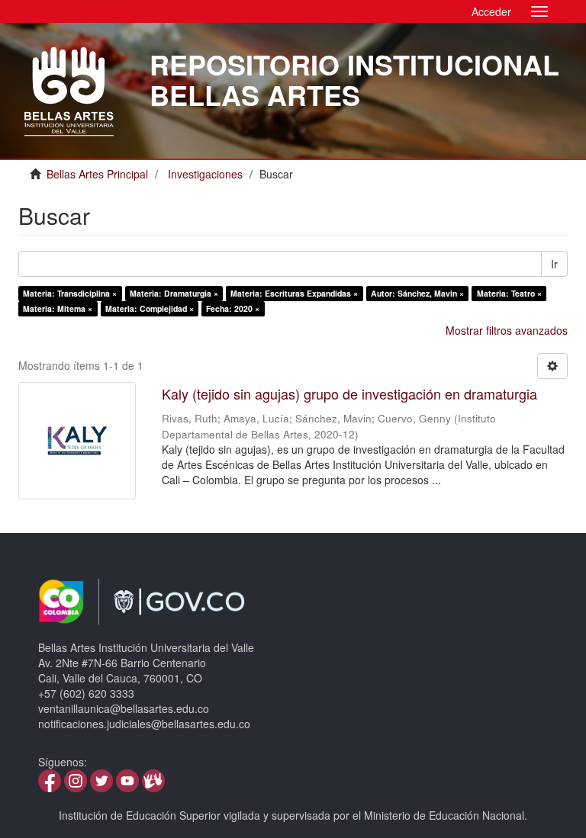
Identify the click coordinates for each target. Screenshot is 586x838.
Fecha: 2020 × (232, 308)
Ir (554, 263)
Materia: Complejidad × (149, 308)
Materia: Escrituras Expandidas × (294, 293)
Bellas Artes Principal (97, 173)
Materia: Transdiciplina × (70, 293)
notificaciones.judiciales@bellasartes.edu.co (144, 723)
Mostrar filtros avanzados (507, 330)
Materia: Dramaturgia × (174, 293)
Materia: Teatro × (509, 293)
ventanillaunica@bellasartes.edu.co (123, 708)
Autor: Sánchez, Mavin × (417, 293)
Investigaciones (205, 173)
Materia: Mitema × (57, 308)
